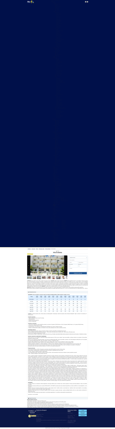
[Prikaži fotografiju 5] (49, 277)
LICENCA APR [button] (83, 415)
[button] (57, 292)
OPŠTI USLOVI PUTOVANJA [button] (82, 413)
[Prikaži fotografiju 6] (53, 277)
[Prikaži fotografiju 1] (29, 277)
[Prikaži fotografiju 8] (63, 277)
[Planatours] (30, 1)
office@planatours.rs (71, 422)
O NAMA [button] (82, 410)
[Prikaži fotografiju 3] (39, 277)
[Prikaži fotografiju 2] (34, 277)
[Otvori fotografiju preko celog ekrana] (47, 265)
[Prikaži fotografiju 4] (44, 277)
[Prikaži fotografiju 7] (58, 277)
